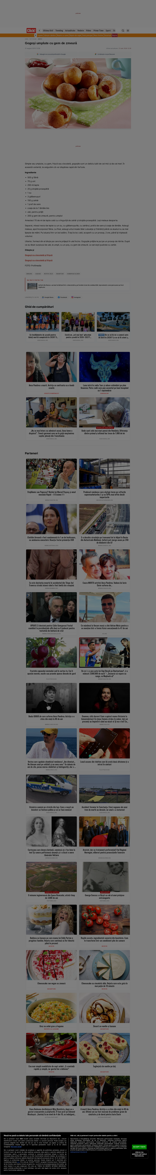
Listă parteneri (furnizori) (78, 1152)
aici (18, 1162)
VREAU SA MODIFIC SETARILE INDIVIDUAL (139, 1154)
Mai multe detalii (16, 1146)
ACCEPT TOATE (139, 1147)
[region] (78, 1153)
